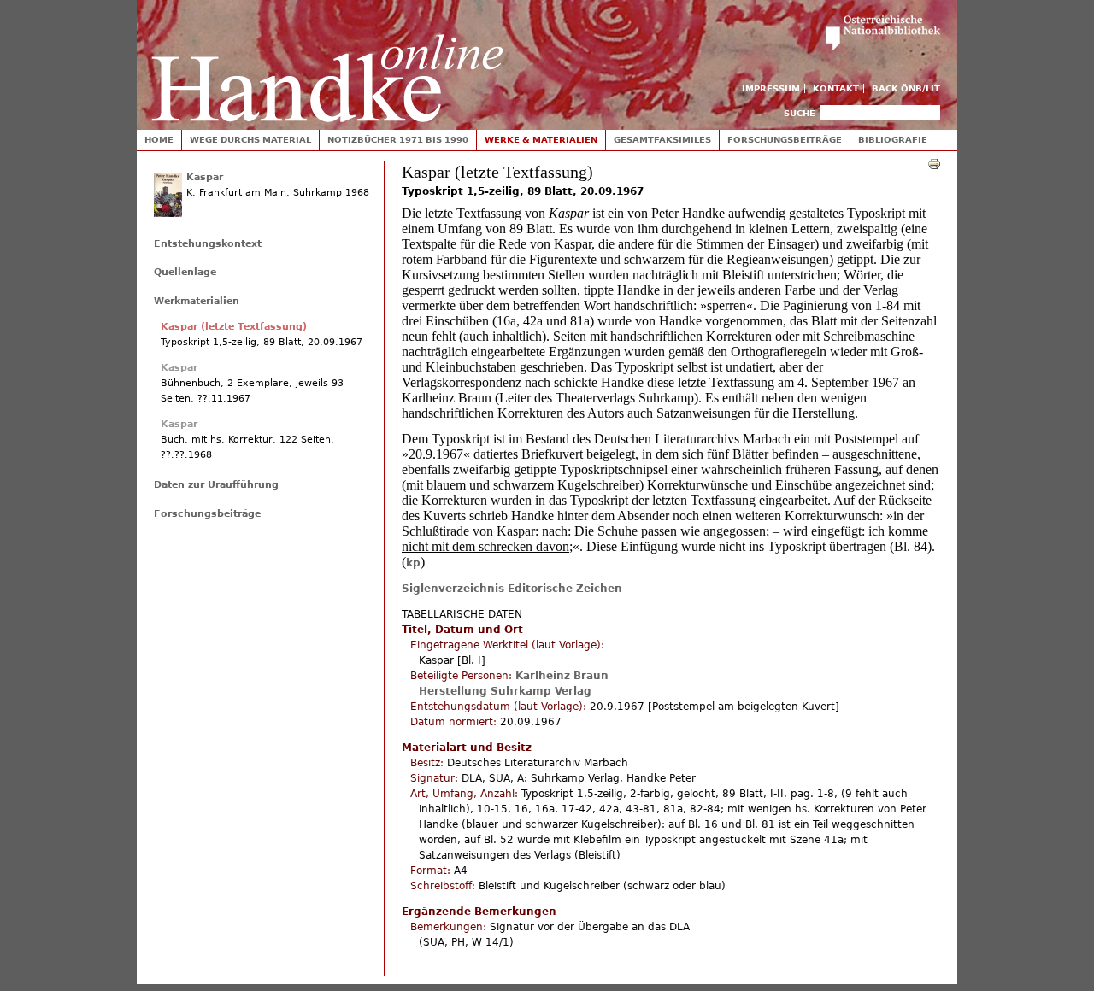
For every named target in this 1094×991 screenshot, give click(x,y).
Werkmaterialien (196, 301)
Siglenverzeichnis (453, 589)
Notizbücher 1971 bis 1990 (397, 139)
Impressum (771, 88)
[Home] (327, 61)
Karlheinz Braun (562, 676)
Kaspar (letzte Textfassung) (234, 326)
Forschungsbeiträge (784, 139)
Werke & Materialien (541, 139)
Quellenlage (185, 272)
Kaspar (204, 177)
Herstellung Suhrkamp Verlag (505, 691)
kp (413, 563)
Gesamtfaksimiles (662, 139)
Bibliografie (892, 139)
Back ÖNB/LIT (906, 88)
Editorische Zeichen (565, 589)
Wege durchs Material (250, 139)
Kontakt (836, 88)
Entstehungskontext (208, 243)
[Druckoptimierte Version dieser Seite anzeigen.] (934, 163)
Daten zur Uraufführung (216, 484)
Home (159, 139)
